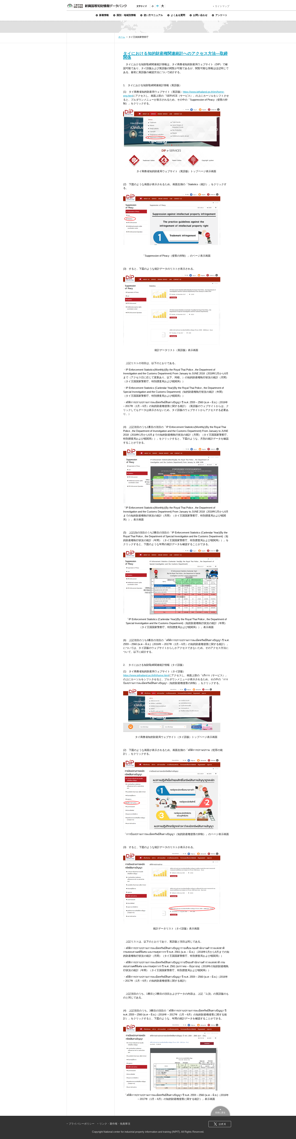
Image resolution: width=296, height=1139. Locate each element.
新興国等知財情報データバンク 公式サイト (97, 5)
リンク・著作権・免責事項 (114, 1123)
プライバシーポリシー (81, 1123)
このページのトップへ (220, 1110)
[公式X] (219, 1124)
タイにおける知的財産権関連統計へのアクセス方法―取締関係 (175, 55)
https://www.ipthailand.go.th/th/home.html (146, 675)
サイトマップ (222, 6)
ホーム (121, 37)
